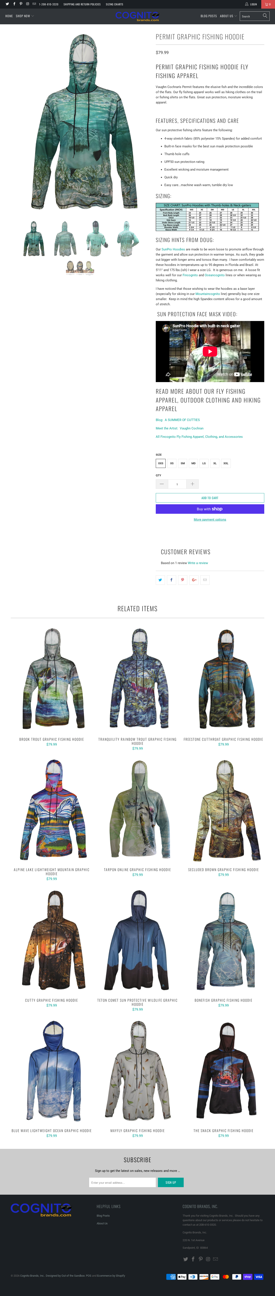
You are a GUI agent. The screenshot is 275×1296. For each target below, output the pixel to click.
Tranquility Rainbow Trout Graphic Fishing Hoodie (137, 680)
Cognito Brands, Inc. (32, 1275)
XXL (225, 463)
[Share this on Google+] (194, 580)
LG (204, 463)
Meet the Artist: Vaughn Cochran (179, 428)
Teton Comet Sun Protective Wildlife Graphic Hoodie (137, 941)
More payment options (210, 519)
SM (183, 463)
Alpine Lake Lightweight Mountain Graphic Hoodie (51, 810)
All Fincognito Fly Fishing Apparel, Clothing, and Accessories (199, 437)
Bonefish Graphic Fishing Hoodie (223, 941)
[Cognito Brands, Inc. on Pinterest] (21, 4)
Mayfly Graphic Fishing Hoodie (137, 1071)
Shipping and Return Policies (82, 4)
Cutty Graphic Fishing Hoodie (51, 941)
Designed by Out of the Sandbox (65, 1275)
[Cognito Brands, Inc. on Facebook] (14, 4)
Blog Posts (209, 16)
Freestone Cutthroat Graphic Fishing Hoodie (223, 680)
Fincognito (190, 275)
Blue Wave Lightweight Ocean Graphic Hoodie (51, 1071)
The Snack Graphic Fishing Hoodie (223, 1071)
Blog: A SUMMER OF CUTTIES (178, 420)
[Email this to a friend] (205, 580)
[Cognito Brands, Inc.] (138, 16)
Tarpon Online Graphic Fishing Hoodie (137, 810)
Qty (158, 475)
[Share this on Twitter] (160, 580)
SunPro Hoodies (173, 249)
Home (9, 16)
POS (88, 1275)
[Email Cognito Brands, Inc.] (34, 4)
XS (172, 463)
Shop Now (23, 16)
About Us (227, 16)
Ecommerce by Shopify (111, 1275)
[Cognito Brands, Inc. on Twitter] (7, 4)
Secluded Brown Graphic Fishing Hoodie (223, 810)
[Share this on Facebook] (171, 580)
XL (215, 463)
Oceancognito (215, 275)
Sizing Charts (114, 4)
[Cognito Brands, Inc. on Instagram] (27, 4)
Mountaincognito (208, 294)
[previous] (18, 122)
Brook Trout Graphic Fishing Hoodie (51, 680)
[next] (144, 122)
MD (193, 463)
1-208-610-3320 (48, 4)
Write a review (198, 563)
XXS (160, 463)
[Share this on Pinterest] (182, 580)
